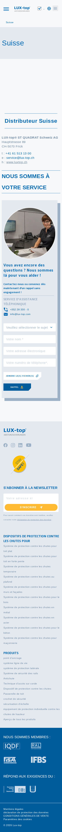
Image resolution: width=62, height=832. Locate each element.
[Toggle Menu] (6, 9)
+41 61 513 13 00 (18, 153)
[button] (55, 8)
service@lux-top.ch (20, 158)
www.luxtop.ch (16, 162)
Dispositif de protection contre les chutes (27, 688)
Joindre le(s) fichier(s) (20, 376)
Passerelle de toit (13, 693)
